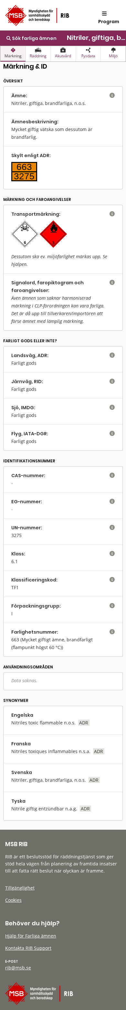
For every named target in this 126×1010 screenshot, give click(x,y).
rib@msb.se (18, 968)
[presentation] (13, 53)
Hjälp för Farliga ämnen (30, 936)
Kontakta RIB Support (28, 948)
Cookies (13, 900)
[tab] (13, 53)
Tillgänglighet (20, 888)
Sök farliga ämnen (34, 38)
